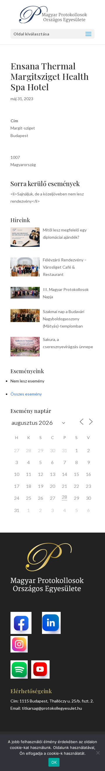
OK (54, 762)
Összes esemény (26, 393)
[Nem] (98, 753)
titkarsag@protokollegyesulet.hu (52, 708)
